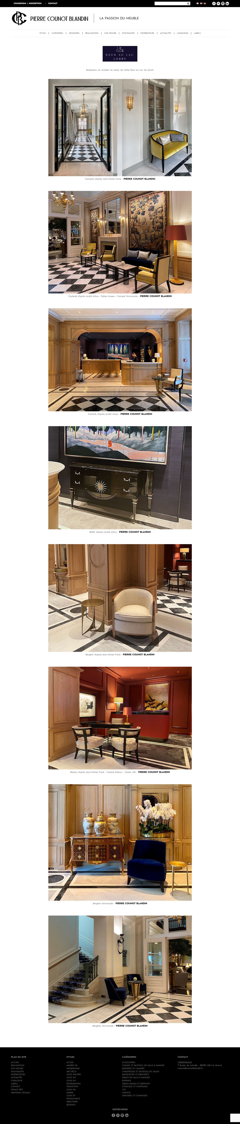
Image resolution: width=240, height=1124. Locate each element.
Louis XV (71, 1096)
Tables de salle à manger (136, 1078)
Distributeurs (147, 33)
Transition (72, 1087)
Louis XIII (71, 1090)
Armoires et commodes (134, 1096)
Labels (197, 33)
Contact (52, 3)
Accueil (15, 1062)
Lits (124, 1090)
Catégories (57, 33)
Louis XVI (71, 1078)
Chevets (126, 1093)
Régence (71, 1105)
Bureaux (126, 1081)
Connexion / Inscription (28, 3)
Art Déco (71, 1072)
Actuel (70, 1062)
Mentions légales (20, 1093)
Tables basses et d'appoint (136, 1084)
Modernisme (73, 1069)
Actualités (165, 33)
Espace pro (17, 1090)
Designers (74, 33)
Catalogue (182, 33)
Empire (70, 1093)
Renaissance (73, 1099)
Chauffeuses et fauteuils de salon (140, 1072)
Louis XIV (71, 1081)
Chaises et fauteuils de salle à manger (143, 1065)
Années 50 (72, 1065)
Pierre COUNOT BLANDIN (59, 18)
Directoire (72, 1102)
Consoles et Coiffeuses (135, 1087)
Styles (42, 33)
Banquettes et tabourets (135, 1075)
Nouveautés (128, 33)
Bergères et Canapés (133, 1069)
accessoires (128, 1062)
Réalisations (91, 33)
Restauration (74, 1084)
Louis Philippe (74, 1075)
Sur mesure (110, 33)
